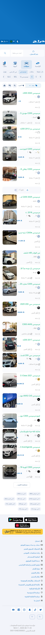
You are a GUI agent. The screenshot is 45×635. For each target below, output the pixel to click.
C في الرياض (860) (35, 494)
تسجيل (37, 541)
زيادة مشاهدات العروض (32, 553)
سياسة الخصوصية (33, 593)
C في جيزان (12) (23, 509)
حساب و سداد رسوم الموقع (30, 545)
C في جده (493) (21, 494)
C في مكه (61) (22, 499)
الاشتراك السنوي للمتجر (32, 549)
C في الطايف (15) (10, 504)
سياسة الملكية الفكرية (32, 597)
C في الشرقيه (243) (34, 499)
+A (40, 617)
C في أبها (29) (22, 504)
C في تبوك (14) (35, 509)
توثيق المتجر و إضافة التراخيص (29, 565)
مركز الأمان (36, 569)
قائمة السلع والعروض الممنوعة (29, 585)
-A (32, 617)
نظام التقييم (35, 573)
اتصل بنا (37, 601)
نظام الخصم (35, 577)
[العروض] (4, 85)
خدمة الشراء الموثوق (33, 561)
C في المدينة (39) (9, 499)
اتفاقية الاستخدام (34, 557)
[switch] (16, 190)
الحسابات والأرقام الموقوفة (30, 581)
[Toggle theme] (18, 41)
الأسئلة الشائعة (34, 589)
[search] (5, 53)
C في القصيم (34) (35, 504)
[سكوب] (9, 85)
